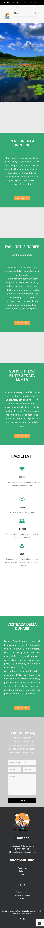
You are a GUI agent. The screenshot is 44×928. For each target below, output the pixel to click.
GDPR (22, 898)
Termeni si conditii (22, 895)
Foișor (22, 553)
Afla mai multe (22, 198)
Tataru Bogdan (26, 914)
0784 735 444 (11, 2)
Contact (22, 874)
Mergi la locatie (30, 2)
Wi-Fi (22, 476)
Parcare (22, 528)
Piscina (22, 507)
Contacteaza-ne (22, 82)
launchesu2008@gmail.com (23, 852)
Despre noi (22, 868)
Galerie (22, 871)
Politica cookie (22, 892)
